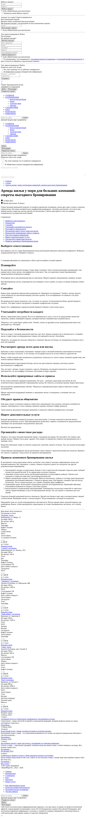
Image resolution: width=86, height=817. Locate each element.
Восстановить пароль (9, 28)
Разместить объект (8, 91)
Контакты (9, 780)
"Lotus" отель (6, 647)
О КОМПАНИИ (11, 107)
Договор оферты (11, 792)
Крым (12, 101)
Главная (8, 181)
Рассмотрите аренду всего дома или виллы (21, 231)
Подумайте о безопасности (15, 229)
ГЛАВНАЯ (9, 95)
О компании (10, 776)
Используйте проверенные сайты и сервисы (22, 233)
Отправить (5, 78)
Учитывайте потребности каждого (18, 227)
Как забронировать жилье (15, 785)
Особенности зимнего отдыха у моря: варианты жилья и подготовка (27, 755)
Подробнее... (6, 725)
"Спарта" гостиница (8, 548)
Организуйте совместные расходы (18, 239)
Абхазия (13, 105)
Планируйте (10, 223)
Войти (4, 89)
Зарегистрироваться (9, 55)
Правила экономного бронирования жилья (21, 241)
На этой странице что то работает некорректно (23, 161)
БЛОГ (7, 110)
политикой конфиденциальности (69, 59)
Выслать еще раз (8, 40)
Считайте (9, 225)
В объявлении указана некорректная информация (24, 164)
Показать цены (6, 546)
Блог (7, 778)
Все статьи (5, 764)
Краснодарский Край (18, 99)
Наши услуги (10, 782)
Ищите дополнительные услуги (17, 237)
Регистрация (12, 89)
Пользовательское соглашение (16, 789)
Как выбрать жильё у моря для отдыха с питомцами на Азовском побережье (30, 743)
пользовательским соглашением (43, 59)
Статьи (8, 183)
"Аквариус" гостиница (9, 581)
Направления (10, 773)
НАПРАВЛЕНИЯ (12, 97)
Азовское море (15, 103)
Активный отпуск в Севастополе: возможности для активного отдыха (28, 719)
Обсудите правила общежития (17, 235)
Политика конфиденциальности (17, 787)
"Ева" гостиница (7, 680)
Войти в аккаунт (7, 9)
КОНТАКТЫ (10, 112)
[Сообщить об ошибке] (4, 540)
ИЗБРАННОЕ (10, 114)
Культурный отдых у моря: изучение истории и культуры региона (26, 731)
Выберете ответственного (15, 221)
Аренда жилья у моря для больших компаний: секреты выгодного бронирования (36, 185)
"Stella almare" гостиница (10, 614)
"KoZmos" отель (7, 515)
